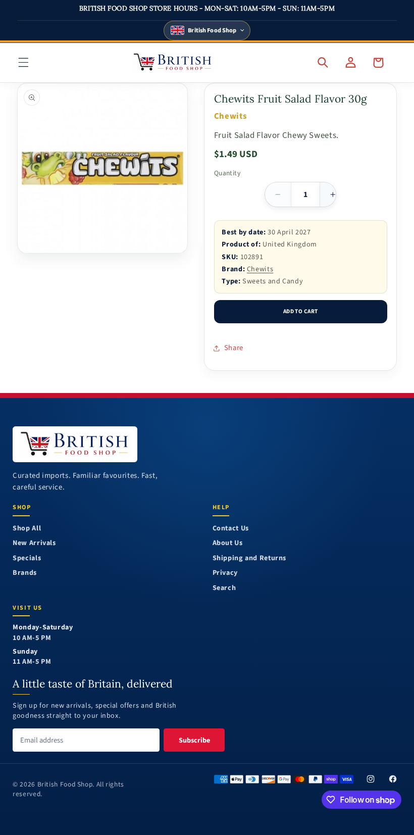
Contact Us (231, 528)
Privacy (225, 573)
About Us (228, 543)
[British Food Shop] (75, 444)
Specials (27, 558)
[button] (23, 62)
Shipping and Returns (250, 558)
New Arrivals (34, 543)
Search (224, 588)
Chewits (260, 269)
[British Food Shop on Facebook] (392, 779)
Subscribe (194, 740)
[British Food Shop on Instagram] (370, 779)
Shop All (27, 528)
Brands (25, 573)
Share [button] (233, 347)
